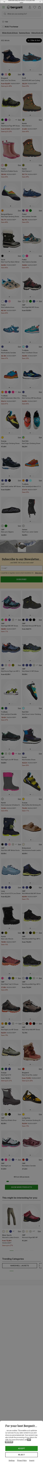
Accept (21, 1448)
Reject (21, 1455)
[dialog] (21, 1443)
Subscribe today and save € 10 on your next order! (21, 1)
